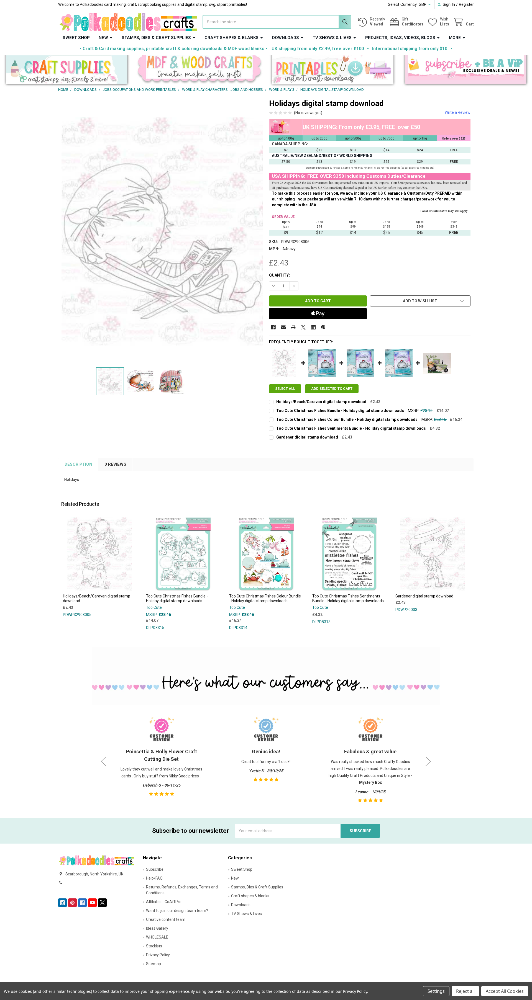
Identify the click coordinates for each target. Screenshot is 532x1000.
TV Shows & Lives (332, 37)
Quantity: (279, 275)
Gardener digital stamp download (307, 437)
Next (428, 761)
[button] (66, 71)
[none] (162, 231)
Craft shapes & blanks (231, 37)
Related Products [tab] (80, 504)
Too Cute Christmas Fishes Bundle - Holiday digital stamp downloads (340, 410)
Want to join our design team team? (177, 910)
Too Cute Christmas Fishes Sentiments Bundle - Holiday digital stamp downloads (351, 428)
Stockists (154, 946)
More (455, 37)
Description (78, 464)
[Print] (293, 327)
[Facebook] (273, 327)
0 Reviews (115, 464)
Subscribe (154, 869)
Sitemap (153, 964)
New (103, 37)
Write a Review (457, 112)
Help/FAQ (154, 878)
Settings (436, 991)
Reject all (465, 991)
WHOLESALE (157, 937)
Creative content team (165, 919)
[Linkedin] (313, 327)
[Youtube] (92, 902)
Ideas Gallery (157, 928)
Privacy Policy (158, 955)
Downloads (285, 37)
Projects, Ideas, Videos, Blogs (400, 37)
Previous (103, 761)
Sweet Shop (76, 37)
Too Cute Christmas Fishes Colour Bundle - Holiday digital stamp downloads (347, 419)
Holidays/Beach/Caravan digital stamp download (321, 402)
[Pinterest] (323, 327)
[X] (303, 327)
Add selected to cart (331, 388)
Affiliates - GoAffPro (163, 902)
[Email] (283, 327)
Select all (285, 388)
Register (466, 4)
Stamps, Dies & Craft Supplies (156, 37)
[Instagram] (62, 902)
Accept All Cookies (505, 991)
